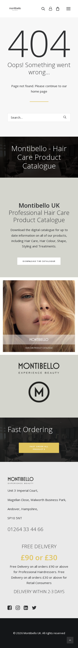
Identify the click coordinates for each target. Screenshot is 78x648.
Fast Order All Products (39, 448)
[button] (68, 8)
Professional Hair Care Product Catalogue (39, 212)
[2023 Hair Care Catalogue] (39, 316)
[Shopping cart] (55, 9)
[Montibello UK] (15, 9)
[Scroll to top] (70, 640)
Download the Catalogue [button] (39, 261)
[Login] (48, 9)
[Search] (41, 9)
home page (39, 91)
